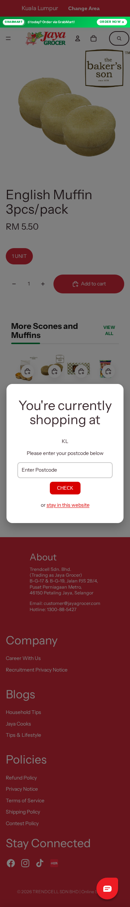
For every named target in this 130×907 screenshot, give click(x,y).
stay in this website (68, 505)
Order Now (110, 22)
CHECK (65, 488)
